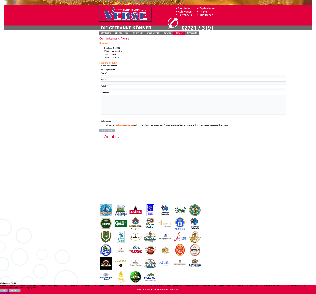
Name (104, 73)
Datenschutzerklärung (125, 125)
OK (4, 290)
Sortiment (138, 33)
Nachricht (105, 92)
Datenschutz (106, 121)
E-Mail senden (107, 131)
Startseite (106, 33)
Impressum (192, 33)
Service (167, 33)
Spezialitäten (153, 33)
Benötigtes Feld (108, 70)
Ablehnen (14, 290)
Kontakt (179, 33)
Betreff (104, 86)
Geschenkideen (122, 33)
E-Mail (104, 79)
